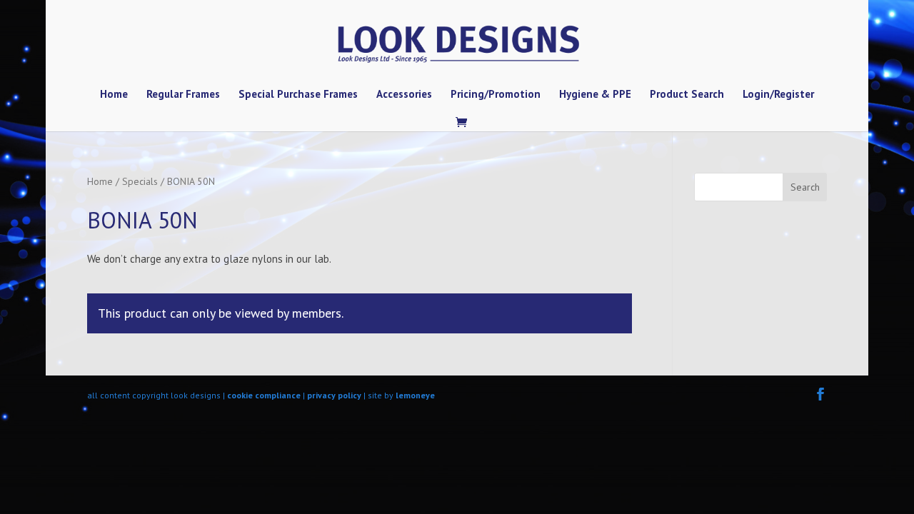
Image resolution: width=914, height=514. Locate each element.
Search (805, 187)
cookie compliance (264, 395)
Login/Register (778, 95)
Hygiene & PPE (595, 95)
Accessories (404, 95)
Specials (140, 181)
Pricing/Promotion (496, 95)
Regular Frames (183, 95)
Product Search (687, 95)
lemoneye (415, 395)
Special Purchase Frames (298, 95)
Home (114, 95)
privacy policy (334, 395)
